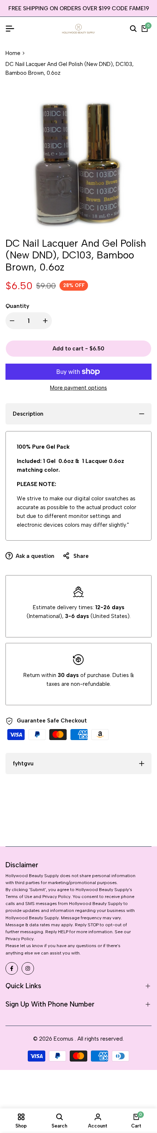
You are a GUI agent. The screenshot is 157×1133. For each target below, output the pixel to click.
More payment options (78, 388)
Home (12, 53)
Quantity (17, 306)
